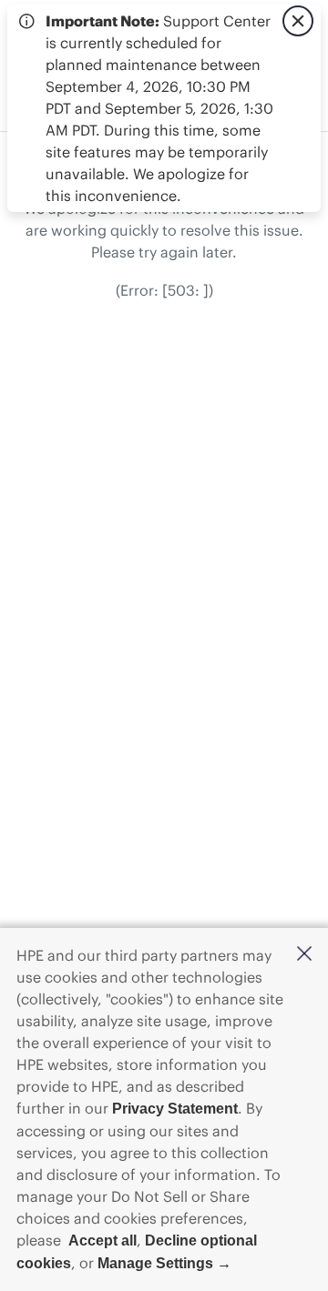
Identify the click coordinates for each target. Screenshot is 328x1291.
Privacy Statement (175, 1108)
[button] (304, 954)
